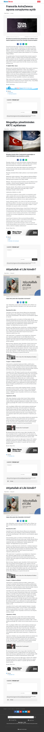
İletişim (13, 708)
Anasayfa (4, 708)
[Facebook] (18, 44)
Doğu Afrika (13, 129)
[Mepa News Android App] (12, 720)
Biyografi (12, 273)
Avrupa (12, 13)
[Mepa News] (8, 1)
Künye (9, 708)
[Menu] (40, 2)
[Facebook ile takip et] (15, 712)
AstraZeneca (10, 92)
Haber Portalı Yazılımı (23, 729)
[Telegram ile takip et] (26, 712)
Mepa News (6, 13)
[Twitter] (20, 44)
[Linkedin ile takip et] (23, 712)
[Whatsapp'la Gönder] (26, 44)
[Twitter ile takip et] (18, 712)
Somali (9, 238)
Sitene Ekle (23, 708)
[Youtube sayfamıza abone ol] (20, 712)
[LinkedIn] (23, 44)
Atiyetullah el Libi (11, 456)
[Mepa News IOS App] (31, 720)
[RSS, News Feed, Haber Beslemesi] (28, 712)
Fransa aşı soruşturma (12, 93)
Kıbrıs (9, 239)
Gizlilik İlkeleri (18, 708)
